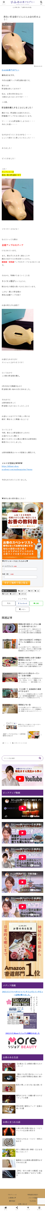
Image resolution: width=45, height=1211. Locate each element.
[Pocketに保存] (27, 803)
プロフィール (12, 1195)
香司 (31, 591)
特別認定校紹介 (33, 1195)
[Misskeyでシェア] (37, 797)
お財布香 (23, 594)
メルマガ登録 (32, 1198)
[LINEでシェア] (37, 803)
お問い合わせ (22, 1204)
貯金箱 (6, 594)
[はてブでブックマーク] (17, 803)
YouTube (33, 1201)
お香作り (14, 594)
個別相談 (12, 1201)
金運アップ (23, 591)
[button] (22, 609)
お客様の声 (12, 1198)
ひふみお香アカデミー (10, 70)
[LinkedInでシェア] (22, 809)
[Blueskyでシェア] (27, 797)
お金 (38, 591)
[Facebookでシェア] (7, 803)
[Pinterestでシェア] (12, 809)
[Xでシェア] (7, 797)
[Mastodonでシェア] (17, 797)
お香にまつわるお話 (10, 591)
